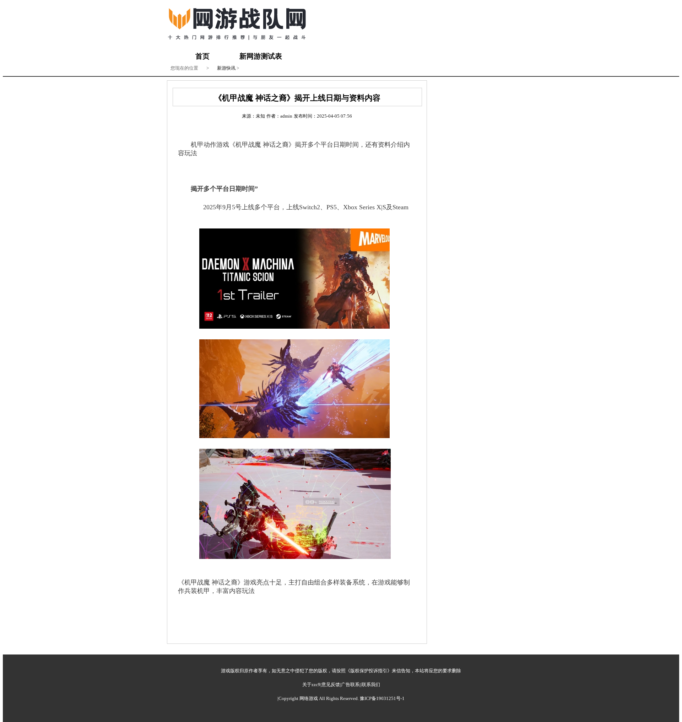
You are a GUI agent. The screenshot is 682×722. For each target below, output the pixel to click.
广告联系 (350, 684)
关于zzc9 (311, 684)
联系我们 (371, 684)
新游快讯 (226, 68)
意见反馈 (330, 684)
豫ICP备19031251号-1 (382, 698)
